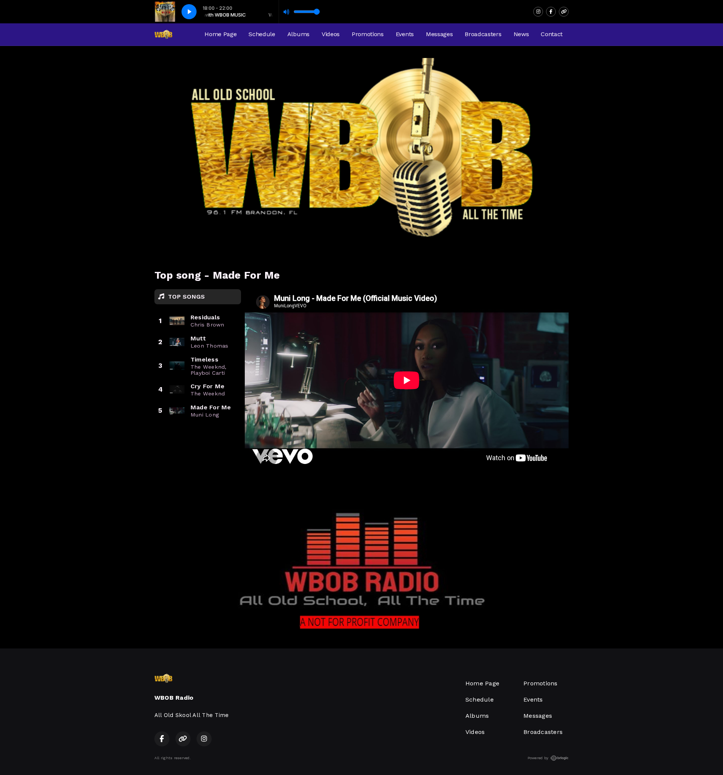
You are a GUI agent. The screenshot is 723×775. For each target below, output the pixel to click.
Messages (439, 34)
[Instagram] (538, 12)
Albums (298, 34)
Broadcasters (483, 34)
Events (405, 34)
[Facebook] (551, 12)
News (521, 34)
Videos (331, 34)
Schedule (262, 34)
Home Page (220, 34)
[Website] (564, 12)
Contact (552, 34)
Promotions (368, 34)
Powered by (538, 758)
